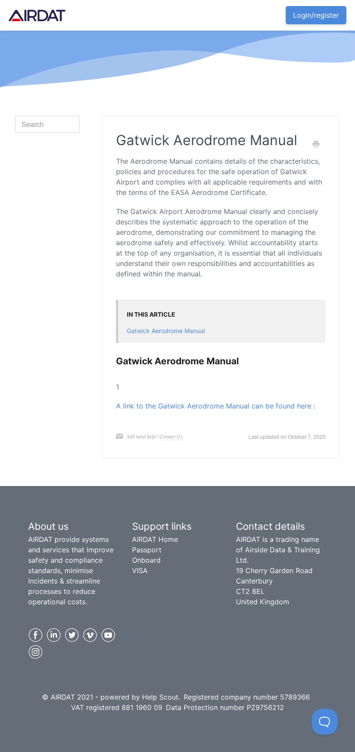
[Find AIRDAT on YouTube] (108, 635)
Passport (146, 549)
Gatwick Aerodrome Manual (166, 330)
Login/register (316, 15)
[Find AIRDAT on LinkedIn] (53, 635)
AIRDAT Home (155, 539)
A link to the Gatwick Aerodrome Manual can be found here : (215, 406)
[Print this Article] (316, 144)
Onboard (146, 560)
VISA (140, 570)
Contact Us (171, 436)
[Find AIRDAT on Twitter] (72, 635)
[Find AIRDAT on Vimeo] (90, 635)
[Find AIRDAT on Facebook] (35, 635)
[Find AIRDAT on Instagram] (35, 652)
